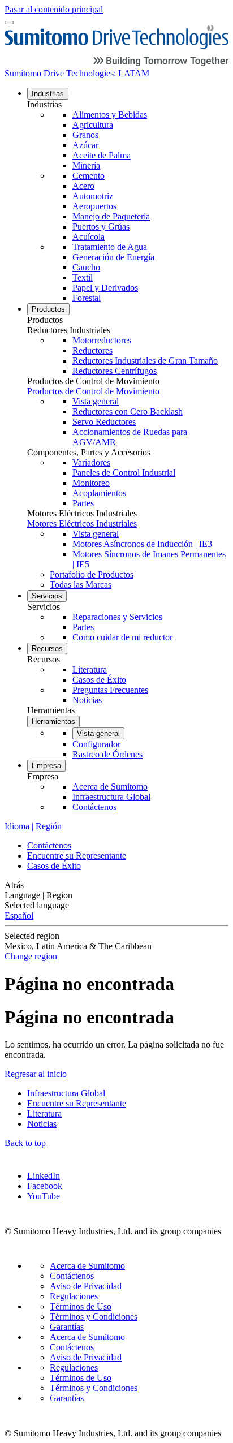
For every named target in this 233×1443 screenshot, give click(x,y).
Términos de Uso (80, 1306)
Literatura (44, 1113)
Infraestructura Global (66, 1093)
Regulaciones (74, 1296)
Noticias (42, 1123)
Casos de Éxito (54, 866)
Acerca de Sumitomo (87, 1265)
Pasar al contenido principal (54, 9)
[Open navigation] (9, 22)
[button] (127, 105)
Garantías (67, 1327)
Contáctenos (49, 845)
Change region (31, 956)
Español (19, 915)
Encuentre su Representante (76, 855)
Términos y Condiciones (93, 1316)
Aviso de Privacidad (86, 1286)
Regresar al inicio (36, 1074)
